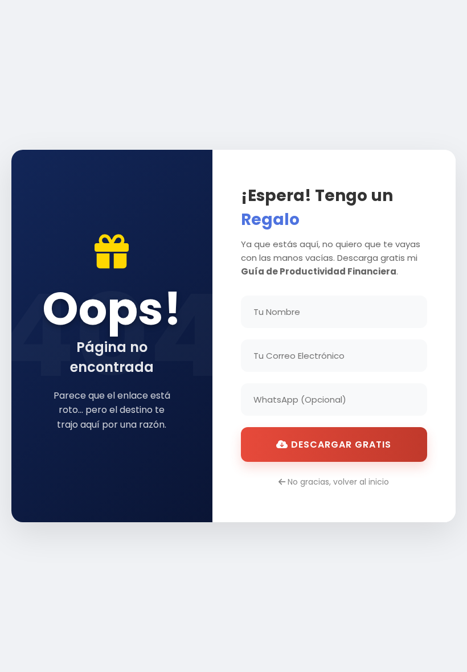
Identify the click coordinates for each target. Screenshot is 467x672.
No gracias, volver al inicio (337, 481)
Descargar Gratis (339, 444)
